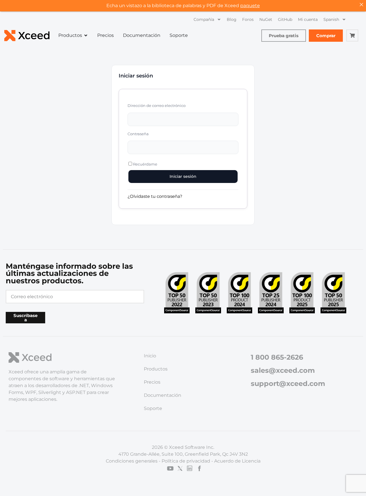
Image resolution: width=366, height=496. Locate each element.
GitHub (285, 19)
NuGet (265, 19)
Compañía (204, 19)
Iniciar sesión (183, 176)
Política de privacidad (186, 461)
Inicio (150, 355)
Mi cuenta (308, 19)
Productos (156, 369)
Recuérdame (144, 164)
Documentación (162, 395)
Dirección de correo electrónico (157, 105)
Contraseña (138, 134)
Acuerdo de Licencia (237, 461)
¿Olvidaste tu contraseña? (155, 196)
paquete (250, 5)
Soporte (153, 408)
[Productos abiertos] (85, 35)
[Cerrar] (361, 4)
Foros (248, 19)
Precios (152, 382)
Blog (231, 19)
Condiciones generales (132, 461)
